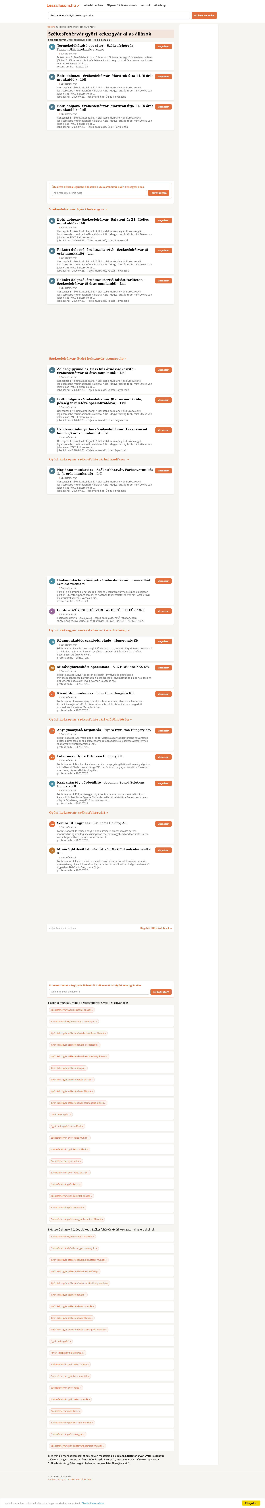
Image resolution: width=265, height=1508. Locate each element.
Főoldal (51, 27)
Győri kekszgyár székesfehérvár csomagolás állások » (78, 1102)
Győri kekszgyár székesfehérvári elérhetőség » (89, 630)
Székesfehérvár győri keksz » (65, 1184)
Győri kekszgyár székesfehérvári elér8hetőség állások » (79, 1056)
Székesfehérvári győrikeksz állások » (69, 1149)
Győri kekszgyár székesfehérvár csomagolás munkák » (78, 1329)
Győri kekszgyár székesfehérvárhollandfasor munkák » (79, 1259)
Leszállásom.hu (61, 5)
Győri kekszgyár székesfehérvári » (78, 812)
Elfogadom (251, 1503)
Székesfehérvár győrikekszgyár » (67, 1207)
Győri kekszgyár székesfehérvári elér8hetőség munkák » (79, 1283)
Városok (146, 5)
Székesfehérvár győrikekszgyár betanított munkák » (77, 1445)
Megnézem (163, 46)
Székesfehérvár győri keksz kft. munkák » (72, 1422)
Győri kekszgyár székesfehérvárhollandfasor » (89, 459)
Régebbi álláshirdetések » (156, 928)
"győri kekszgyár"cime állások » (67, 1126)
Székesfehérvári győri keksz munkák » (70, 1399)
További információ (93, 1503)
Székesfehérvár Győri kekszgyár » (78, 209)
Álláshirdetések (93, 5)
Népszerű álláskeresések (122, 5)
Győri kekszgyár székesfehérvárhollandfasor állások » (78, 1033)
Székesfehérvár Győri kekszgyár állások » (72, 1009)
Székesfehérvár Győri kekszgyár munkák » (72, 1236)
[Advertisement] (109, 155)
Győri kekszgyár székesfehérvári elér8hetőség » (90, 719)
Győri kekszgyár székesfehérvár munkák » (72, 1306)
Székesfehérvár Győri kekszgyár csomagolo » (88, 358)
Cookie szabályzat (57, 1479)
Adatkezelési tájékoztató (79, 1479)
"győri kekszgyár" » (61, 1114)
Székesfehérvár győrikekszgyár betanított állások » (77, 1219)
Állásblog (160, 5)
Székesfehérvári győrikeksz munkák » (70, 1376)
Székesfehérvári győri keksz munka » (70, 1137)
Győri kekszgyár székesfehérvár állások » (72, 1079)
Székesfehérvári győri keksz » (66, 1161)
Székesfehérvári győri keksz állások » (70, 1172)
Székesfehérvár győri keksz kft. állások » (71, 1195)
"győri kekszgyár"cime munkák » (67, 1352)
